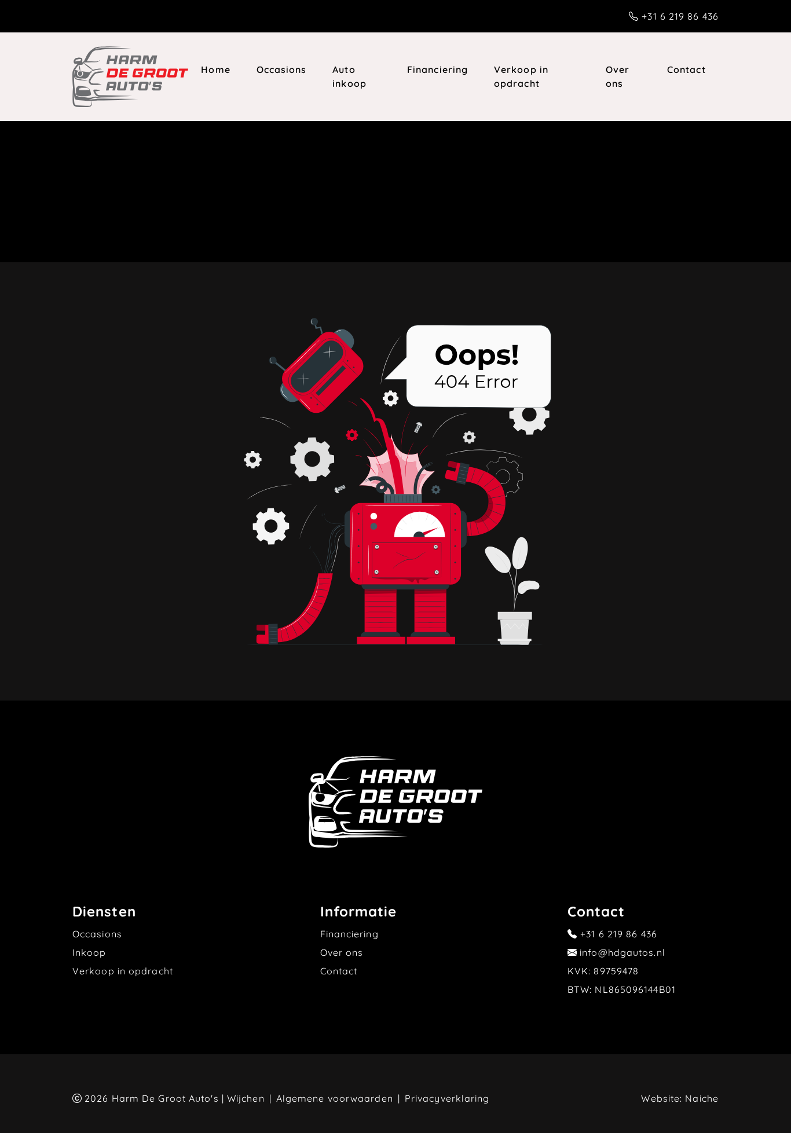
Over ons (617, 76)
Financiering (437, 69)
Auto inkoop (349, 76)
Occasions (282, 69)
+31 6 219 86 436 (680, 16)
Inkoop (89, 952)
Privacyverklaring (447, 1098)
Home (215, 69)
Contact (686, 69)
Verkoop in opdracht (521, 76)
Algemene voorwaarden (334, 1098)
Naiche (702, 1098)
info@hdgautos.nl (622, 952)
